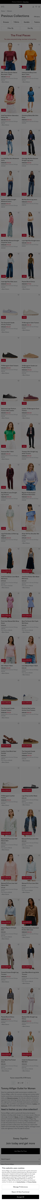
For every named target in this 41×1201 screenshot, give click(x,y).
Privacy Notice (32, 1182)
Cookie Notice (21, 1182)
